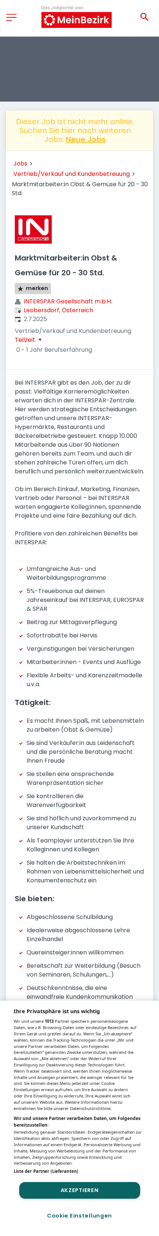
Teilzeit (25, 340)
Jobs (20, 163)
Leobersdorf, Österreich (58, 310)
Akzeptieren (80, 1190)
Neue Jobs (86, 139)
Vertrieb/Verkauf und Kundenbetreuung (71, 174)
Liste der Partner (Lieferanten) (46, 1171)
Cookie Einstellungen (79, 1215)
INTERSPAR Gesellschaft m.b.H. (68, 301)
